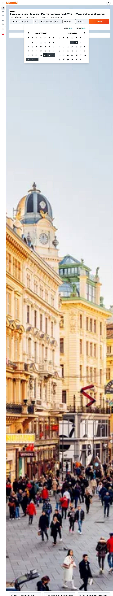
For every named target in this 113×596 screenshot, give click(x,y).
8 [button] (32, 47)
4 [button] (45, 42)
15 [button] (32, 51)
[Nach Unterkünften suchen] (3, 12)
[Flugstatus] (3, 24)
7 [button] (28, 47)
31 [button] (80, 59)
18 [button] (45, 51)
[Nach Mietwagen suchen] (3, 15)
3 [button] (80, 42)
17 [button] (40, 51)
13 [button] (53, 47)
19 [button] (49, 51)
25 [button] (45, 55)
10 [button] (41, 47)
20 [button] (53, 51)
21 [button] (28, 55)
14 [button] (28, 51)
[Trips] (3, 29)
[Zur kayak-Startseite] (11, 3)
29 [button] (32, 59)
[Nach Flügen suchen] (3, 8)
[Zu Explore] (3, 20)
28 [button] (28, 59)
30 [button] (37, 59)
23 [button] (36, 55)
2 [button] (36, 42)
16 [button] (36, 51)
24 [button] (41, 55)
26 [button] (49, 55)
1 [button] (32, 42)
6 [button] (53, 42)
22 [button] (32, 55)
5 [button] (49, 42)
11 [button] (45, 47)
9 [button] (36, 47)
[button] (3, 3)
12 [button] (49, 47)
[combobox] (16, 17)
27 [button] (53, 55)
